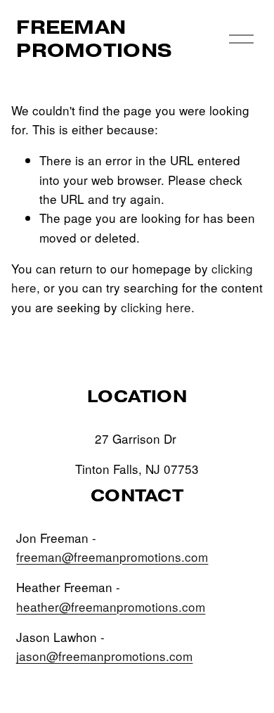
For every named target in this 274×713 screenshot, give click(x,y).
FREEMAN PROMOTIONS (94, 38)
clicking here (156, 307)
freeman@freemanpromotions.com (112, 556)
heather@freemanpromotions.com (110, 606)
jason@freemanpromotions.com (104, 655)
